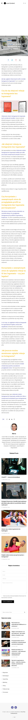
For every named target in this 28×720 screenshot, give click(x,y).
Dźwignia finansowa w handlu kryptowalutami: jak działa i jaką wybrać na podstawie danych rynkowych (14, 503)
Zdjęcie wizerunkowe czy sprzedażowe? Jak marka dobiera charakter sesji (18, 633)
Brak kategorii (6, 675)
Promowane (5, 692)
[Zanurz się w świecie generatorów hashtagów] (14, 518)
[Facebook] (12, 707)
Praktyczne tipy (6, 689)
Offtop (14, 40)
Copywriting (5, 679)
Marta (14, 433)
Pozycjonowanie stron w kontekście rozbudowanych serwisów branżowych (19, 642)
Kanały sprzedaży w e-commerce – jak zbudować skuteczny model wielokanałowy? (19, 652)
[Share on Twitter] (12, 60)
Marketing (5, 682)
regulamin (18, 286)
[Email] (19, 60)
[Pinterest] (16, 60)
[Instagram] (15, 707)
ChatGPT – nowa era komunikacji (10, 477)
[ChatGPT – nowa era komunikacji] (14, 466)
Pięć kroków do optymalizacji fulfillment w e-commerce (19, 624)
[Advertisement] (14, 21)
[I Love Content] (9, 3)
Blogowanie (5, 672)
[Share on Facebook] (8, 60)
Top (14, 717)
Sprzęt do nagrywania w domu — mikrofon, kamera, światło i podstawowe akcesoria (18, 663)
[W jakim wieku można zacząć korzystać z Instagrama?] (14, 544)
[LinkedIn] (12, 419)
